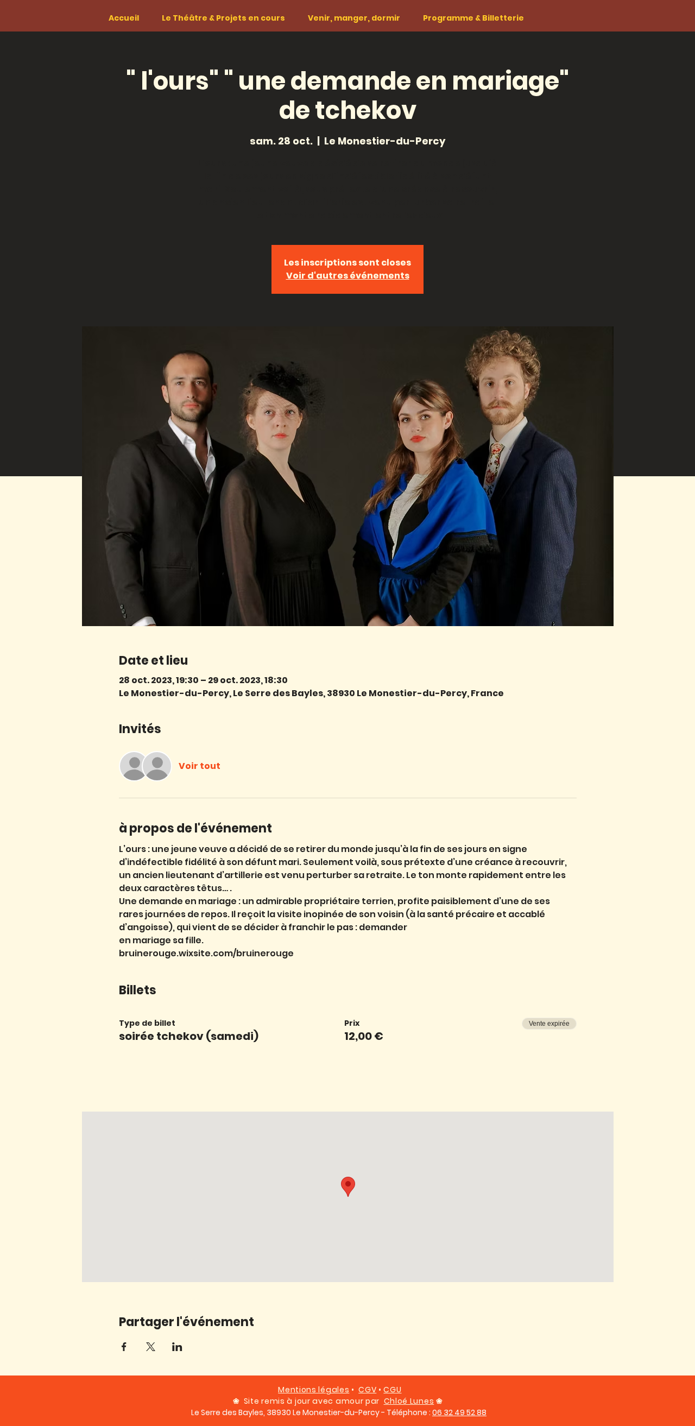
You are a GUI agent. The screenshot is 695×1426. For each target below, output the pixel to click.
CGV (367, 1389)
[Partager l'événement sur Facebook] (124, 1346)
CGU (392, 1389)
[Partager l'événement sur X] (151, 1346)
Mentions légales (313, 1389)
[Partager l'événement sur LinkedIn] (177, 1346)
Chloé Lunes (409, 1401)
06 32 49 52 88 (459, 1412)
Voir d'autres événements (347, 275)
